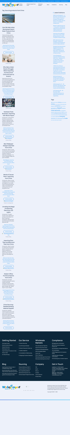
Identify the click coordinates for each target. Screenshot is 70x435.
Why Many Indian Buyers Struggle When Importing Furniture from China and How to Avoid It (8, 71)
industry (64, 108)
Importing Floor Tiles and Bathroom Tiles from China (8, 242)
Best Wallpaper (6, 160)
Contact (37, 372)
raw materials (53, 116)
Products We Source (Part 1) (24, 367)
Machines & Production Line (24, 372)
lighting (56, 112)
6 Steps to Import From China (31, 5)
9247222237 (57, 373)
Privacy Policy (38, 376)
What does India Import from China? (42, 357)
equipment (53, 106)
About (48, 4)
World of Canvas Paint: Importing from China (8, 176)
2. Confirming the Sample (24, 345)
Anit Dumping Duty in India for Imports (60, 358)
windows (60, 120)
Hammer (5, 128)
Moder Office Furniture (8, 291)
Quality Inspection (51, 1)
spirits (56, 118)
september (57, 116)
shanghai (62, 116)
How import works (6, 343)
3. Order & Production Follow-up (25, 348)
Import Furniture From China (41, 347)
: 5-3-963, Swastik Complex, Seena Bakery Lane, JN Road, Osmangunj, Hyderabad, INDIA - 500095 (60, 369)
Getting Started (20, 5)
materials (65, 112)
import (59, 108)
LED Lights (4, 227)
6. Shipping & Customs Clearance (26, 355)
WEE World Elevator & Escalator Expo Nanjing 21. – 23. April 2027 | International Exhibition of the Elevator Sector (59, 79)
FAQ (36, 367)
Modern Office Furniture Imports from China (8, 275)
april (52, 102)
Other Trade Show (39, 355)
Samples (38, 1)
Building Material (6, 320)
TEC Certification (55, 350)
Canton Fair (37, 353)
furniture (64, 106)
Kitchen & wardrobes (6, 90)
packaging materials (61, 113)
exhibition (57, 106)
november (52, 113)
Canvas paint (7, 190)
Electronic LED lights (8, 224)
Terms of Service (38, 374)
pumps (66, 114)
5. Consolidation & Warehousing (25, 353)
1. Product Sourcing (23, 343)
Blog (66, 4)
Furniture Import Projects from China (26, 374)
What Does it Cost (6, 349)
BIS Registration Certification (58, 343)
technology (60, 118)
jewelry (61, 110)
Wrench (10, 133)
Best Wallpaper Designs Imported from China (8, 145)
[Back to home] (10, 4)
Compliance (54, 4)
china (53, 104)
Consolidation (57, 1)
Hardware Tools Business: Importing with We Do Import (8, 113)
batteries (56, 102)
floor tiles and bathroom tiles (8, 259)
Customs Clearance (64, 1)
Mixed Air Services (6, 347)
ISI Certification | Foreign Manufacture (60, 348)
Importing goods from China (8, 88)
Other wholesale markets (40, 351)
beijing (59, 102)
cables (62, 102)
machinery (59, 112)
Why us (36, 370)
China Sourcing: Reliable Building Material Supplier (8, 306)
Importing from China (7, 45)
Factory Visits (5, 352)
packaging (56, 113)
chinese (56, 104)
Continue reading (8, 52)
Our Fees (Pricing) (6, 354)
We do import (10, 94)
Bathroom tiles (6, 258)
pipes (66, 113)
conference (59, 104)
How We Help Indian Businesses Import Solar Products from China (8, 30)
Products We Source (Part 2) (25, 369)
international (55, 110)
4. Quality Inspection (23, 350)
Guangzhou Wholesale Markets (41, 349)
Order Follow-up (43, 1)
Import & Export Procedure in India (9, 350)
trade (66, 118)
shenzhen (53, 118)
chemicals (64, 102)
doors (62, 104)
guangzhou (54, 108)
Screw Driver (7, 130)
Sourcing (34, 1)
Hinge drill (5, 129)
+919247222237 (57, 372)
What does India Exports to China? (42, 358)
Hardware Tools (10, 128)
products (63, 114)
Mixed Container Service (7, 345)
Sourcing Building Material (24, 370)
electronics (64, 104)
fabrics (62, 106)
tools (63, 118)
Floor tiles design (6, 260)
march (62, 112)
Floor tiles (12, 258)
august (54, 102)
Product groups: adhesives (57, 114)
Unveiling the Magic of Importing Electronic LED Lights (8, 209)
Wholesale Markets (40, 5)
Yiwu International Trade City (41, 345)
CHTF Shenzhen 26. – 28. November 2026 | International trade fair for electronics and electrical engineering (58, 93)
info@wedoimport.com (57, 375)
